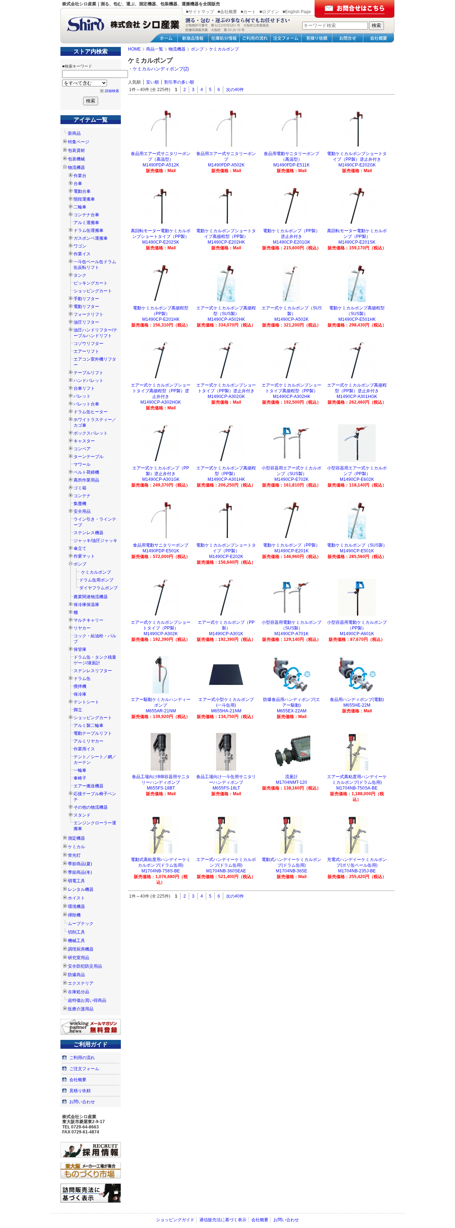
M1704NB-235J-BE (357, 870)
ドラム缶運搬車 (88, 230)
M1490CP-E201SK (356, 242)
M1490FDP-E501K (161, 550)
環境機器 (76, 906)
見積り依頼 (80, 1090)
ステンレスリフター (93, 670)
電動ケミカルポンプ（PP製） (291, 545)
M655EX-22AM (291, 710)
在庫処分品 (78, 991)
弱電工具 (76, 880)
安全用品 (82, 511)
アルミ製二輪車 (88, 725)
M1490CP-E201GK (291, 242)
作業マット (84, 556)
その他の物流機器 (91, 807)
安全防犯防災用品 (85, 966)
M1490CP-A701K (291, 633)
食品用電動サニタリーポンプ (160, 545)
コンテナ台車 (86, 214)
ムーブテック (80, 923)
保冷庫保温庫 (86, 604)
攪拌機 (80, 686)
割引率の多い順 (179, 82)
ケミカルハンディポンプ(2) (161, 68)
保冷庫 (80, 694)
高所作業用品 (86, 480)
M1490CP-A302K (161, 633)
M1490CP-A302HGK (160, 402)
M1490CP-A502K (291, 319)
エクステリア (80, 983)
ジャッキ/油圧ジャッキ (95, 540)
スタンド (82, 815)
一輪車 (80, 770)
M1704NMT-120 (291, 782)
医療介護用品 (80, 1008)
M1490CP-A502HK (226, 319)
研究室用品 (78, 957)
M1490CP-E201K (291, 550)
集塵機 (80, 503)
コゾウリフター (88, 343)
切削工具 (76, 932)
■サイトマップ (200, 11)
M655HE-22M (356, 705)
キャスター (84, 440)
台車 (78, 183)
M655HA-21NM (226, 710)
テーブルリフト (88, 372)
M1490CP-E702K (291, 479)
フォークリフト (88, 314)
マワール (82, 464)
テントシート (86, 702)
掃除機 (74, 915)
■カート (248, 11)
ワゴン (80, 246)
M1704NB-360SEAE (226, 870)
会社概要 (77, 1079)
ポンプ (80, 564)
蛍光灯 (74, 855)
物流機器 (76, 167)
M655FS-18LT (226, 788)
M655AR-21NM (161, 710)
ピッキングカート (91, 283)
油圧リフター (86, 322)
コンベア (82, 448)
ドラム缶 (82, 678)
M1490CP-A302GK (226, 396)
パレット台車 (86, 404)
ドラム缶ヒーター (91, 411)
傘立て (80, 548)
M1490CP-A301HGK (357, 396)
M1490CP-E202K (226, 556)
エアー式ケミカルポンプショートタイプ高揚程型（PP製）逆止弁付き (161, 391)
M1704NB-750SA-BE (357, 788)
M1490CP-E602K (357, 479)
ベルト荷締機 (86, 472)
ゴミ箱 (80, 487)
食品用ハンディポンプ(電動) (357, 699)
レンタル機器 (80, 889)
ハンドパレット (88, 380)
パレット (82, 396)
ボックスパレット (91, 433)
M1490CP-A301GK (161, 479)
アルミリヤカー (88, 741)
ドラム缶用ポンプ (96, 580)
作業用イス (84, 748)
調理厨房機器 (80, 949)
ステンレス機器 (88, 532)
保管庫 (80, 649)
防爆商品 (76, 974)
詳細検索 (112, 91)
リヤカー (82, 628)
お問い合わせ (82, 1101)
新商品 (74, 133)
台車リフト (84, 388)
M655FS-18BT (161, 788)
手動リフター (86, 298)
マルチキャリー (88, 620)
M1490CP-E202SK (160, 242)
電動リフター (86, 306)
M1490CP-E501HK (357, 319)
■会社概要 (227, 11)
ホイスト (76, 897)
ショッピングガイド (175, 1219)
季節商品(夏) (80, 863)
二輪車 (80, 206)
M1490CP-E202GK (357, 165)
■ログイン (269, 11)
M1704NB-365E (291, 870)
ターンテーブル (88, 456)
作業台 (80, 175)
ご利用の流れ (82, 1057)
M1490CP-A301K (226, 633)
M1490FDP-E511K (291, 165)
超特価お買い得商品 (87, 1000)
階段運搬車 (84, 199)
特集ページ (78, 141)
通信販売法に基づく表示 (222, 1219)
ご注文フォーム (84, 1068)
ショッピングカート (93, 290)
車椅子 (80, 778)
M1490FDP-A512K (161, 165)
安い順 (152, 82)
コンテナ (82, 495)
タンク (80, 275)
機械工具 (76, 940)
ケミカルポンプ (96, 572)
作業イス (82, 253)
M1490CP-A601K (357, 633)
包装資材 (76, 150)
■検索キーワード (77, 66)
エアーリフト (86, 351)
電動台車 (82, 191)
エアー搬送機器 (88, 785)
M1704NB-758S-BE (160, 870)
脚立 (78, 709)
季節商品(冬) (80, 872)
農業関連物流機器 (91, 596)
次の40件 (235, 89)
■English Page (297, 11)
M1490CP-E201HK (161, 319)
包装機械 (76, 158)
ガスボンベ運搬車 (91, 238)
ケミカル (76, 846)
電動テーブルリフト (93, 733)
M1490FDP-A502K (226, 165)
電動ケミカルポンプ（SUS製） (357, 545)
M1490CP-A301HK (226, 479)
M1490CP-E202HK (226, 242)
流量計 (291, 776)
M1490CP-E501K (357, 550)
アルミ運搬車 (86, 222)
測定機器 (76, 838)
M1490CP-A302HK (291, 396)
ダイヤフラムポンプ (98, 587)
